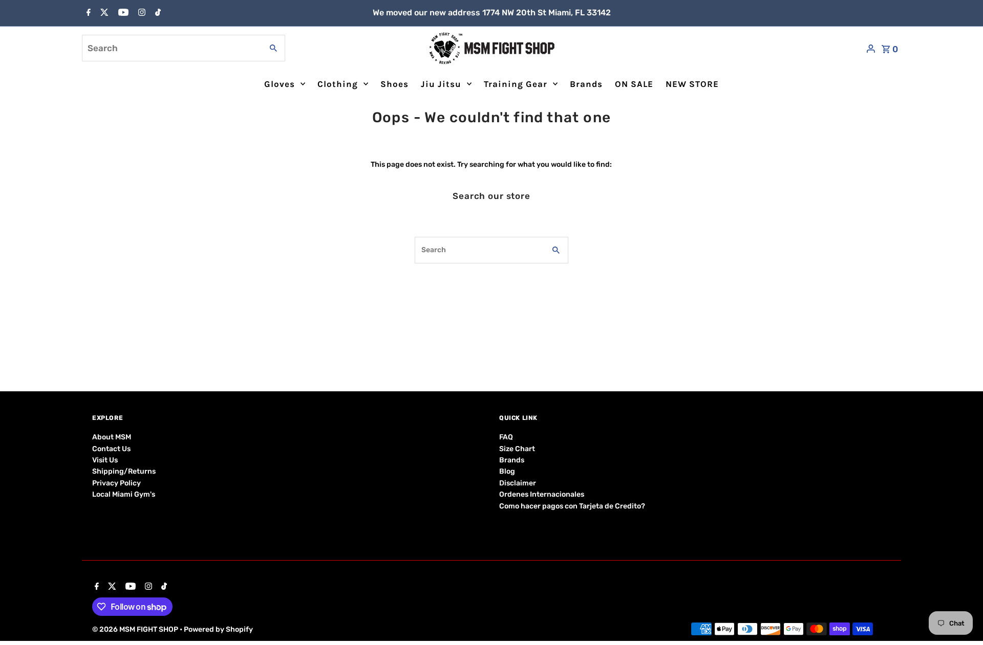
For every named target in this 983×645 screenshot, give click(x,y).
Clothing (337, 84)
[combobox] (171, 48)
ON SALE (634, 84)
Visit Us (105, 460)
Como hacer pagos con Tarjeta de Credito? (572, 506)
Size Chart (517, 448)
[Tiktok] (157, 13)
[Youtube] (122, 13)
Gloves (279, 84)
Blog (507, 471)
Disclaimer (517, 483)
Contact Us (111, 448)
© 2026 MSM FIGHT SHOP (136, 629)
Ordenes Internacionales (541, 494)
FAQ (506, 437)
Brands (586, 84)
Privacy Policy (116, 483)
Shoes (394, 84)
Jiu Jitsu (441, 84)
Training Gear (515, 84)
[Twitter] (103, 13)
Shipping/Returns (124, 471)
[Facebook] (87, 13)
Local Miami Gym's (123, 494)
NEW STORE (692, 84)
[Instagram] (140, 13)
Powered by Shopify (218, 629)
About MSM (111, 437)
